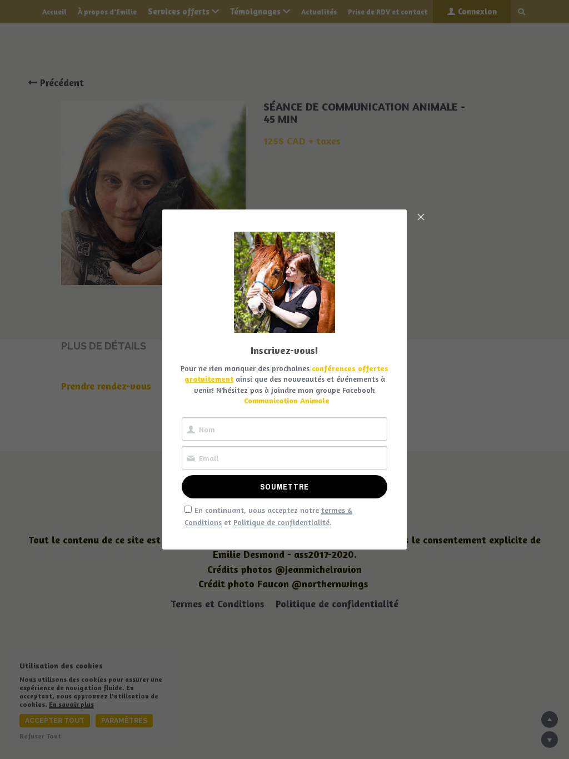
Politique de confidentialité (281, 522)
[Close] (420, 217)
